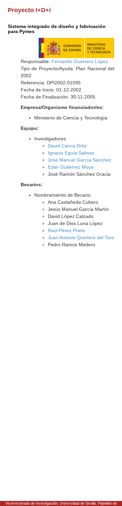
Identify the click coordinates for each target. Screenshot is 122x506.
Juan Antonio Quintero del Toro (81, 237)
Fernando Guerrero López (80, 61)
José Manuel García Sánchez (79, 160)
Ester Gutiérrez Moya (71, 167)
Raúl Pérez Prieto (66, 230)
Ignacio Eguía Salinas (71, 153)
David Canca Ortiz (67, 145)
